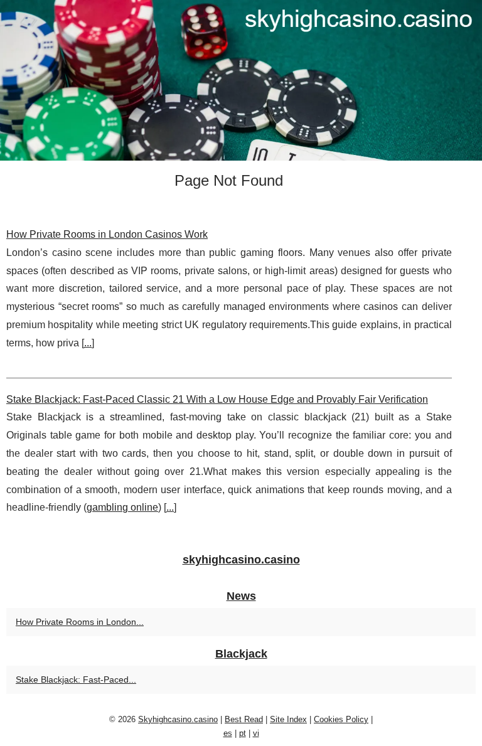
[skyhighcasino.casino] (241, 80)
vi (256, 733)
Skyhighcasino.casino (178, 719)
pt (242, 733)
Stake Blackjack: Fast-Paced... (76, 679)
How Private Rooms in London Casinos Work (107, 234)
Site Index (288, 719)
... (88, 343)
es (227, 733)
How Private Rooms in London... (80, 622)
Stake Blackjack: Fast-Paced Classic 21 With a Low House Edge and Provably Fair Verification (217, 399)
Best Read (244, 719)
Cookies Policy (341, 719)
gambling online (122, 507)
